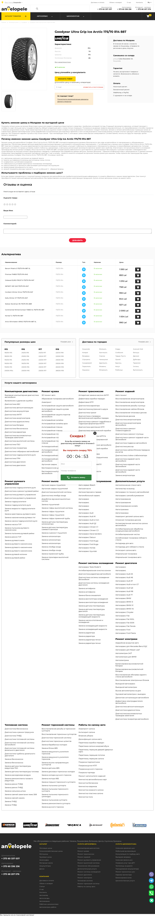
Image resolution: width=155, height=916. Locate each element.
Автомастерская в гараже (90, 492)
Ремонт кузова (50, 391)
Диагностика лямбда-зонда (54, 496)
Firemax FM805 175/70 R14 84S (16, 274)
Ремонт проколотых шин (125, 872)
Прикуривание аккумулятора (127, 869)
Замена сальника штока (15, 791)
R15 (6, 349)
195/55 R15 (8, 360)
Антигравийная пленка (52, 427)
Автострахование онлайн (126, 506)
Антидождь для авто (124, 543)
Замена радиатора (87, 633)
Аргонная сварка (49, 464)
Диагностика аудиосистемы (17, 422)
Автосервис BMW (123, 598)
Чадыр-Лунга (120, 356)
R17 (40, 349)
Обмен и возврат (115, 2)
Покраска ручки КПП (88, 766)
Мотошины (43, 854)
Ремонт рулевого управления (15, 482)
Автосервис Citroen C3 (88, 530)
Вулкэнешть (138, 370)
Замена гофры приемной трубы (56, 518)
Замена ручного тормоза (53, 807)
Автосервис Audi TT (124, 595)
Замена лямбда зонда (51, 547)
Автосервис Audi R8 (124, 591)
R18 (57, 349)
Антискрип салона (87, 732)
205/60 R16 (26, 371)
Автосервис (84, 499)
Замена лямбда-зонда (51, 550)
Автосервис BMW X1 (124, 605)
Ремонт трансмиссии (91, 391)
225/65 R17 (42, 363)
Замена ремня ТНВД (14, 784)
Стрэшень (86, 359)
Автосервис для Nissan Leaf (127, 650)
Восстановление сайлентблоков (129, 409)
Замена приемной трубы (53, 554)
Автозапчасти (85, 489)
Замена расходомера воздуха (18, 775)
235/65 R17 (42, 371)
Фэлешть (102, 349)
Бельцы (136, 352)
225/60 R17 (42, 360)
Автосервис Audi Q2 (87, 523)
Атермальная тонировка (126, 554)
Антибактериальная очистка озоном (95, 570)
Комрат (85, 352)
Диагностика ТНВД (13, 736)
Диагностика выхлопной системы (20, 441)
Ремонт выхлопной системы (58, 481)
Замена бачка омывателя (90, 595)
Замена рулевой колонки (16, 554)
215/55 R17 (42, 353)
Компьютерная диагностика (21, 391)
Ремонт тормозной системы (58, 725)
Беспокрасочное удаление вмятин (57, 468)
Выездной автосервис (125, 684)
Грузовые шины (45, 857)
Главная (3, 22)
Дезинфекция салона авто (90, 739)
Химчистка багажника (88, 783)
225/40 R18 (59, 353)
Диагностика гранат (87, 413)
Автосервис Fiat (122, 616)
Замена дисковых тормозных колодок (58, 772)
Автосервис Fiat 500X (124, 623)
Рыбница (119, 370)
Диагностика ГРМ (12, 458)
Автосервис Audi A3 (124, 574)
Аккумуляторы (45, 866)
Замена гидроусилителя (15, 502)
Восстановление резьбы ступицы (130, 406)
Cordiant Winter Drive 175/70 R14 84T (19, 292)
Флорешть (103, 370)
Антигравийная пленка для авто (56, 434)
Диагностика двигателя (15, 462)
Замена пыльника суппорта (54, 786)
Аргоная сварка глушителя (53, 485)
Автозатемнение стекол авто (128, 485)
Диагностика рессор (124, 446)
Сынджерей (87, 363)
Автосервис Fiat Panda (125, 626)
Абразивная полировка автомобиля (58, 399)
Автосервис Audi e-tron (89, 520)
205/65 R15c (9, 371)
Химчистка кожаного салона (91, 790)
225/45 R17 (42, 356)
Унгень (136, 366)
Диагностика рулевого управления (20, 495)
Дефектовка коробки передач (92, 399)
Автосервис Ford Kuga (88, 541)
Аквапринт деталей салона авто (129, 516)
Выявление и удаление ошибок (19, 401)
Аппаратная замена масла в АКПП (94, 395)
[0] (147, 16)
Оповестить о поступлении (93, 87)
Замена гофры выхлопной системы (57, 508)
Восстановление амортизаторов (129, 399)
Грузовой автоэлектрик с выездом (130, 694)
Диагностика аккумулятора (17, 411)
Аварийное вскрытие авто (127, 643)
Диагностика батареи (14, 425)
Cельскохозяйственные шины (51, 851)
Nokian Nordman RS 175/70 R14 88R (18, 304)
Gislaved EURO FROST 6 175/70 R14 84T (19, 280)
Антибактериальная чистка (127, 534)
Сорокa (102, 356)
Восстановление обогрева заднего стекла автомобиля (130, 676)
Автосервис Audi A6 (124, 577)
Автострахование (123, 499)
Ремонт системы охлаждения (96, 563)
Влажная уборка (86, 736)
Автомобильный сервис (89, 496)
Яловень (102, 366)
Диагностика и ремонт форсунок (19, 732)
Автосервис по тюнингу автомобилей (132, 492)
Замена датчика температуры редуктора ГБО (18, 767)
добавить (77, 240)
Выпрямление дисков (125, 416)
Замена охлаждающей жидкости (93, 626)
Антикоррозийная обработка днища (58, 455)
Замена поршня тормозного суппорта (58, 782)
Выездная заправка (123, 857)
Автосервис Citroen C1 (88, 527)
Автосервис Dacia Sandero (90, 534)
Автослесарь (44, 898)
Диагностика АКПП (13, 415)
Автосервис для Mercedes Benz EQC (131, 646)
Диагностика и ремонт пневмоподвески (125, 430)
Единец (118, 363)
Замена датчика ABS (50, 768)
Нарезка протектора (124, 875)
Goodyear (24, 22)
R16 (23, 349)
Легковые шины (14, 22)
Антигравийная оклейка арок (55, 424)
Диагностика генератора (16, 448)
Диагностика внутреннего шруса (93, 409)
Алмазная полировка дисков (128, 520)
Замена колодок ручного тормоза (56, 775)
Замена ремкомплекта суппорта (56, 803)
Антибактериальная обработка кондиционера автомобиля (129, 530)
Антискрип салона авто (125, 550)
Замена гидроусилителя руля (18, 505)
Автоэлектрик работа (47, 907)
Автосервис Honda (87, 548)
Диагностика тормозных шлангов (56, 741)
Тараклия (136, 363)
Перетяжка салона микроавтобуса (94, 746)
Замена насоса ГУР (13, 524)
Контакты (139, 2)
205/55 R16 (25, 367)
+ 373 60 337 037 (104, 9)
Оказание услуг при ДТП (125, 863)
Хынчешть (103, 352)
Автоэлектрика (122, 660)
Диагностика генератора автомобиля (132, 719)
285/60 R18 (60, 371)
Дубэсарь (136, 359)
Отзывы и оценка (17, 184)
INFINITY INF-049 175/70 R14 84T (17, 286)
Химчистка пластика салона (91, 793)
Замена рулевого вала (14, 540)
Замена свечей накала (14, 798)
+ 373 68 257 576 (143, 9)
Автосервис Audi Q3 (124, 588)
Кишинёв (86, 349)
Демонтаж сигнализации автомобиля (132, 698)
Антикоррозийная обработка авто (57, 446)
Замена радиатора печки (90, 640)
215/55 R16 (25, 353)
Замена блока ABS (50, 748)
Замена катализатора (51, 536)
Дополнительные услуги (130, 481)
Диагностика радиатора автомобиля (95, 574)
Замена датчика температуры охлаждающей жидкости (92, 616)
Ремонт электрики (126, 639)
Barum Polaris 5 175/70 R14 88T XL (17, 268)
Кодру (117, 349)
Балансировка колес (124, 878)
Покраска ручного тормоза (90, 769)
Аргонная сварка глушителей (55, 489)
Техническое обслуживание (88, 866)
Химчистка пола (86, 797)
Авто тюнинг (121, 395)
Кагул (117, 366)
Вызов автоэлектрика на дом (128, 691)
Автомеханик (44, 901)
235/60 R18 (60, 363)
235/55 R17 (42, 367)
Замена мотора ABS (50, 779)
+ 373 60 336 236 (124, 9)
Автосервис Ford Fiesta (125, 633)
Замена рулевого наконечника (18, 544)
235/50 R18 (59, 360)
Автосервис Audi (86, 513)
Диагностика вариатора (15, 432)
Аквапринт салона (87, 729)
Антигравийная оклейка (52, 420)
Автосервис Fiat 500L (124, 619)
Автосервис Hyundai (88, 551)
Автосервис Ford (122, 630)
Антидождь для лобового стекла (129, 547)
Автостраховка (121, 509)
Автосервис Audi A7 (124, 581)
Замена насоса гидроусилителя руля (21, 521)
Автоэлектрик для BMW (126, 657)
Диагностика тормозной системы (56, 738)
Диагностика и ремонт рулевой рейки (22, 491)
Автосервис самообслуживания (129, 496)
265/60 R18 (60, 367)
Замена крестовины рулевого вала (20, 514)
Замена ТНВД (11, 801)
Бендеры (85, 356)
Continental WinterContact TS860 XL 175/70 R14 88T (24, 310)
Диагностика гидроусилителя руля (20, 455)
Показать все (66, 342)
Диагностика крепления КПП (91, 427)
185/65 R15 (8, 356)
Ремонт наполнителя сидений (92, 776)
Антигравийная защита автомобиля (58, 406)
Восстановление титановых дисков (131, 413)
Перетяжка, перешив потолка (92, 755)
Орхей (118, 359)
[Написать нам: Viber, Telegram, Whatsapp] (151, 900)
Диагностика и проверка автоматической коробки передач (94, 417)
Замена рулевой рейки (15, 558)
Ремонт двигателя (126, 563)
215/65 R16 (25, 360)
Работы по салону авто (92, 725)
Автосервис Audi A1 (87, 516)
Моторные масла (46, 863)
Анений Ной (138, 349)
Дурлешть (103, 363)
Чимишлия (103, 359)
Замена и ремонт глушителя (54, 533)
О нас (129, 2)
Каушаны (85, 370)
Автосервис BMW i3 (124, 602)
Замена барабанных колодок (54, 745)
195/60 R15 (8, 363)
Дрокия (136, 356)
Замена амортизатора (125, 475)
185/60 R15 (8, 353)
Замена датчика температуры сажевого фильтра (55, 528)
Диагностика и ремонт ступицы (129, 434)
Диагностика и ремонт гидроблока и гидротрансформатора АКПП (95, 423)
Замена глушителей (50, 505)
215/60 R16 (25, 356)
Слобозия (119, 352)
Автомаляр (43, 895)
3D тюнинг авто (48, 395)
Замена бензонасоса (14, 759)
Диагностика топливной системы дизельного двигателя (19, 749)
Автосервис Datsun (87, 537)
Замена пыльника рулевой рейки (19, 533)
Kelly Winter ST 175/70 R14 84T (16, 298)
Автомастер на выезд (124, 489)
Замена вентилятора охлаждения (93, 599)
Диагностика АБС (12, 404)
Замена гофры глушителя (53, 511)
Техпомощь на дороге (124, 866)
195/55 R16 (25, 363)
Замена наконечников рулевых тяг (20, 518)
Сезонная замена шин (124, 860)
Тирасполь (86, 366)
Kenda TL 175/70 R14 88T (14, 316)
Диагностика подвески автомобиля (131, 443)
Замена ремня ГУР (13, 537)
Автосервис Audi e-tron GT (127, 584)
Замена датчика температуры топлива (22, 772)
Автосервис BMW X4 (124, 609)
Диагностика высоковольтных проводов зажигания (18, 437)
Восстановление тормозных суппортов (59, 734)
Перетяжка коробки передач (91, 743)
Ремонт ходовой (125, 391)
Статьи (42, 886)
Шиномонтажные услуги (125, 881)
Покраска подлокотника (89, 762)
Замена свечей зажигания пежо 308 (21, 794)
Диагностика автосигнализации (19, 408)
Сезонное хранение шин (125, 848)
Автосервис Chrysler (124, 612)
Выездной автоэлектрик (126, 687)
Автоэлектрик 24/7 (123, 653)
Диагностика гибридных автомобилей (22, 451)
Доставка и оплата (97, 2)
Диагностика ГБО (12, 444)
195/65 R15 (8, 367)
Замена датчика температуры (92, 606)
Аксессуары (44, 860)
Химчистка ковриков (88, 786)
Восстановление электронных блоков (132, 680)
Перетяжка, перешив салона (91, 759)
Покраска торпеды (87, 773)
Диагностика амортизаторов (17, 418)
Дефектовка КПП (86, 402)
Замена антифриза (87, 588)
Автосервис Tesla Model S (90, 567)
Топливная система (16, 725)
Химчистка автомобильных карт (93, 780)
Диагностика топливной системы (19, 739)
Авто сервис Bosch (87, 485)
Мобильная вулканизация (126, 851)
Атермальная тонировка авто (128, 557)
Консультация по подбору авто (128, 854)
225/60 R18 (60, 356)
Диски (41, 869)
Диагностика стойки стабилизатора (131, 455)
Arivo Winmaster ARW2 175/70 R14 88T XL (20, 322)
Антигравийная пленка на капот (56, 438)
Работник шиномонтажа (48, 904)
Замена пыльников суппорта (54, 800)
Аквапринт (46, 402)
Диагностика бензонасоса (16, 429)
